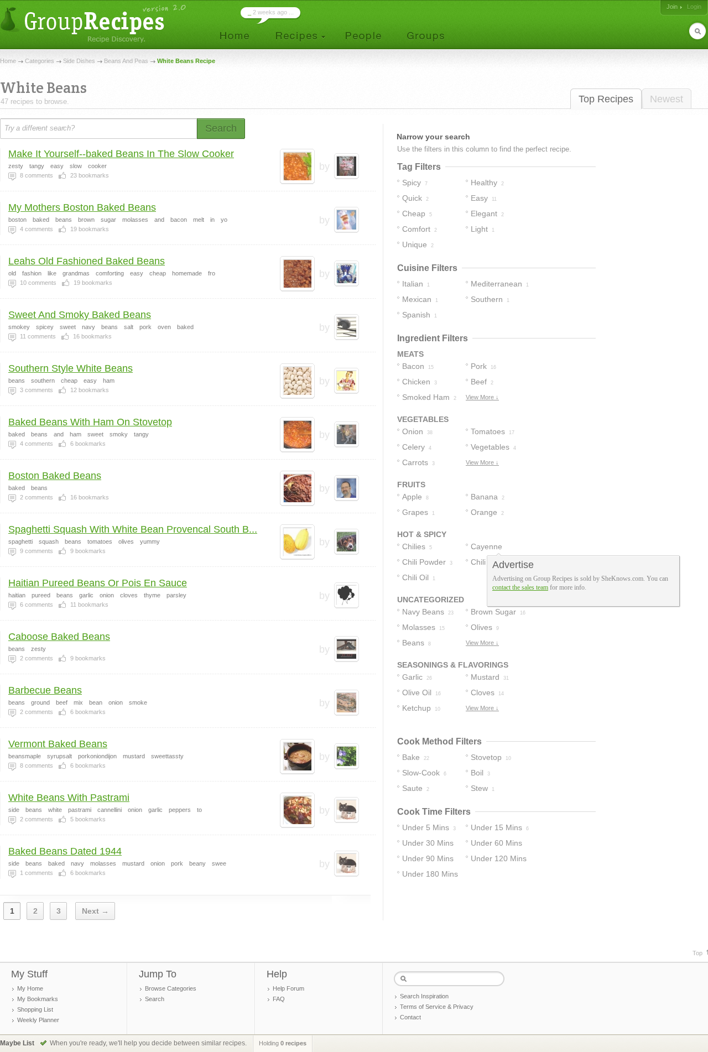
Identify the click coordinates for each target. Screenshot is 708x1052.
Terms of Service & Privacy (436, 1006)
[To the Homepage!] (94, 23)
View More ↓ (482, 397)
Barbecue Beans (45, 690)
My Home (30, 988)
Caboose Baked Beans (59, 636)
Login (694, 6)
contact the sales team (520, 587)
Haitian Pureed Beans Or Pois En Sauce (97, 583)
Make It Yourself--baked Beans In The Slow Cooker (121, 153)
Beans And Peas (126, 61)
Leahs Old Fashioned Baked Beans (86, 261)
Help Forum (288, 988)
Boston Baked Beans (54, 475)
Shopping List (35, 1009)
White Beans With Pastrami (68, 797)
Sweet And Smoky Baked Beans (79, 314)
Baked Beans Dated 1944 (65, 851)
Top (697, 953)
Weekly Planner (38, 1020)
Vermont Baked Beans (57, 743)
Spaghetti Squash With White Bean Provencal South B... (132, 529)
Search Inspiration (424, 996)
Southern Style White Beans (70, 368)
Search (154, 999)
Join (672, 6)
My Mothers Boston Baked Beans (82, 207)
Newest (666, 99)
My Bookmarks (37, 999)
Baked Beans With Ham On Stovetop (90, 422)
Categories (39, 61)
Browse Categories (170, 988)
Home (8, 61)
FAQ (279, 999)
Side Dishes (79, 61)
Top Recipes (606, 99)
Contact (410, 1017)
